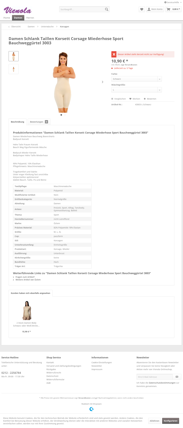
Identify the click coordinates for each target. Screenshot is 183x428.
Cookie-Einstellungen (102, 362)
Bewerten (151, 98)
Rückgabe (51, 369)
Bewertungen (38, 121)
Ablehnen (154, 420)
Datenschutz (52, 376)
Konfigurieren (170, 420)
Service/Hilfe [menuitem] (173, 2)
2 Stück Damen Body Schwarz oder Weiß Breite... (26, 324)
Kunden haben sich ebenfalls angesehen (30, 293)
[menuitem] (84, 9)
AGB (48, 383)
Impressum (97, 369)
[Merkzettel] (142, 9)
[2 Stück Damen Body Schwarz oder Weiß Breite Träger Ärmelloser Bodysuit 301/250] (26, 310)
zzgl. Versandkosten (129, 64)
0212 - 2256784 (11, 373)
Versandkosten (84, 398)
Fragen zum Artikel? (25, 277)
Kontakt (50, 362)
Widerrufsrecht (53, 372)
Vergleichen (120, 98)
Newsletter (97, 366)
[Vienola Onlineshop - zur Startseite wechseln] (17, 10)
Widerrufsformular (55, 379)
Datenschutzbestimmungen (162, 382)
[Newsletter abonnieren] (176, 377)
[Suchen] (107, 9)
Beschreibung (17, 121)
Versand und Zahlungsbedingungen (63, 366)
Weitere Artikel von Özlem (28, 279)
